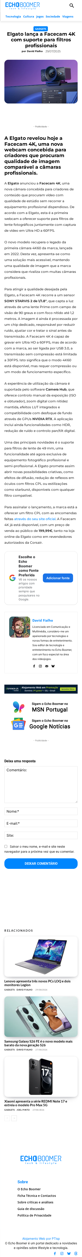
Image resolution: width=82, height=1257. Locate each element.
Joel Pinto (23, 1110)
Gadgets (40, 28)
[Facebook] (34, 665)
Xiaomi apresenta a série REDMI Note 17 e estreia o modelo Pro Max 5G (35, 1103)
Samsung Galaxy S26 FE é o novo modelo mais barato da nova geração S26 (38, 1043)
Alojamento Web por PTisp (41, 1238)
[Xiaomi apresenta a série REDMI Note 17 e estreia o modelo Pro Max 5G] (41, 1077)
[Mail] (46, 665)
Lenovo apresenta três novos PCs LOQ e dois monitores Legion (37, 983)
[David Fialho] (19, 642)
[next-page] (14, 1118)
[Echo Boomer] (22, 5)
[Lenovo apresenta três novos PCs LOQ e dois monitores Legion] (41, 956)
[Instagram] (40, 665)
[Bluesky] (53, 665)
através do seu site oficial (35, 519)
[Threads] (76, 1253)
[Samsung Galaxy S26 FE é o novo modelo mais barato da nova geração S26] (41, 1016)
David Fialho (35, 51)
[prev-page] (7, 1118)
